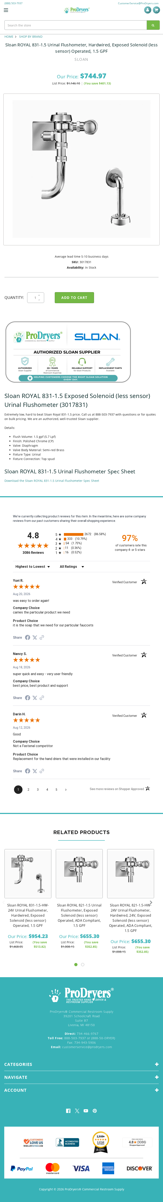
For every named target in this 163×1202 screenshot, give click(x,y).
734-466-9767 (81, 1034)
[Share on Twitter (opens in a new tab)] (34, 637)
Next (151, 903)
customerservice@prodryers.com (81, 1047)
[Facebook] (68, 1111)
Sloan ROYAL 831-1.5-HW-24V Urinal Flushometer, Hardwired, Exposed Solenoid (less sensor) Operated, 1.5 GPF (28, 915)
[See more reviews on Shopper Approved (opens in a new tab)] (41, 638)
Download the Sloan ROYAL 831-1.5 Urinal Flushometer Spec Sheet (51, 481)
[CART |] (157, 10)
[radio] (81, 534)
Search (153, 25)
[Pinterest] (95, 1111)
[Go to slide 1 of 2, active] (75, 964)
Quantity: (14, 297)
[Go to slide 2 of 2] (82, 964)
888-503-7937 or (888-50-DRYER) (81, 1038)
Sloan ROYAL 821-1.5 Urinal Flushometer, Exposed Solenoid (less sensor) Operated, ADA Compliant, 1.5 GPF (79, 915)
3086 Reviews (37, 553)
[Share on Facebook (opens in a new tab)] (27, 638)
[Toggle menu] (6, 10)
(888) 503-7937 (13, 3)
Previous (3, 903)
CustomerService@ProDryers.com (138, 3)
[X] (77, 1111)
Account (148, 10)
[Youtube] (86, 1111)
